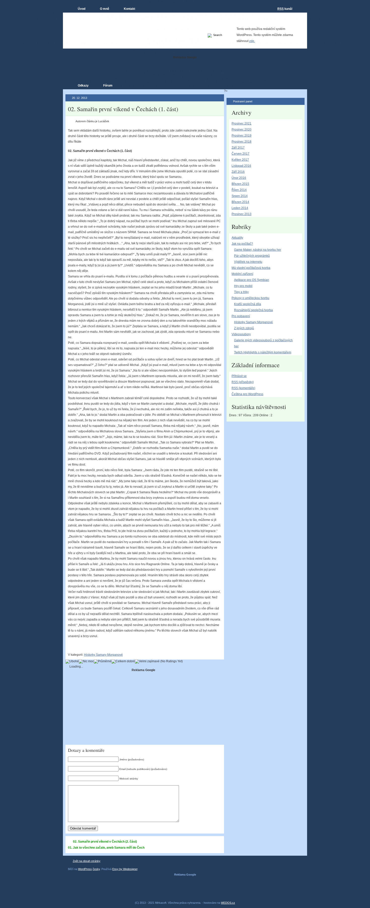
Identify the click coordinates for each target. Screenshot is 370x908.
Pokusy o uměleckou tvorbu (250, 298)
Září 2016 (238, 172)
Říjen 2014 (239, 190)
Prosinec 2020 (241, 129)
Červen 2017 (240, 153)
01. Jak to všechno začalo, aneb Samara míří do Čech (106, 847)
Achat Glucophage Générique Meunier (173, 40)
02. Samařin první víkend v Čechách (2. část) (105, 841)
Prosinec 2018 (241, 141)
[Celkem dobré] (123, 661)
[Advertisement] (143, 707)
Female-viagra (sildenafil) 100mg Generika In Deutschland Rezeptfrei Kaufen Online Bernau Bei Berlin (109, 12)
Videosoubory (241, 334)
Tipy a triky (241, 292)
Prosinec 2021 (241, 123)
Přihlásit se (239, 376)
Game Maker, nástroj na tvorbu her (257, 250)
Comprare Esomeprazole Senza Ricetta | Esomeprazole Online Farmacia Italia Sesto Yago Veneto (104, 19)
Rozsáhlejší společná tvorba (253, 310)
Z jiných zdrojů (244, 328)
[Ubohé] (72, 661)
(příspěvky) (243, 382)
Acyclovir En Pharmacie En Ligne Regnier (173, 47)
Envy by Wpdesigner (124, 869)
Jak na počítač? (242, 243)
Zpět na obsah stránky (86, 860)
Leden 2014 (240, 208)
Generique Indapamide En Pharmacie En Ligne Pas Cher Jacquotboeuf (147, 15)
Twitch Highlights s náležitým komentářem (262, 352)
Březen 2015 (240, 184)
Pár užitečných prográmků (252, 256)
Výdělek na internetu (248, 262)
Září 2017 (238, 147)
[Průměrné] (103, 661)
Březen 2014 (240, 202)
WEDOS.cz (228, 902)
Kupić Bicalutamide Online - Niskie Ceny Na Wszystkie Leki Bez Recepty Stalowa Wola (173, 85)
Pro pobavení (241, 316)
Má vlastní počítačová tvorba (251, 268)
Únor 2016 (239, 178)
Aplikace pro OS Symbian (251, 280)
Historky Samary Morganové (103, 654)
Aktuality (237, 237)
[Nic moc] (86, 661)
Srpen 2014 (240, 196)
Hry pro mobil (243, 286)
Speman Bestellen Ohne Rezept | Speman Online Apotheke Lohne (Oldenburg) (174, 71)
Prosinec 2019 (241, 135)
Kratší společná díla (247, 304)
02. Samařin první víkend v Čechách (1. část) (123, 109)
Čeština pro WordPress (247, 394)
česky (96, 869)
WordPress (85, 869)
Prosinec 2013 (241, 214)
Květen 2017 (240, 159)
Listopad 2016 (241, 166)
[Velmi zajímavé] (147, 661)
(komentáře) (243, 388)
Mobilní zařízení (242, 274)
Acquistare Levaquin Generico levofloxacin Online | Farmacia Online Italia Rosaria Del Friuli (173, 78)
